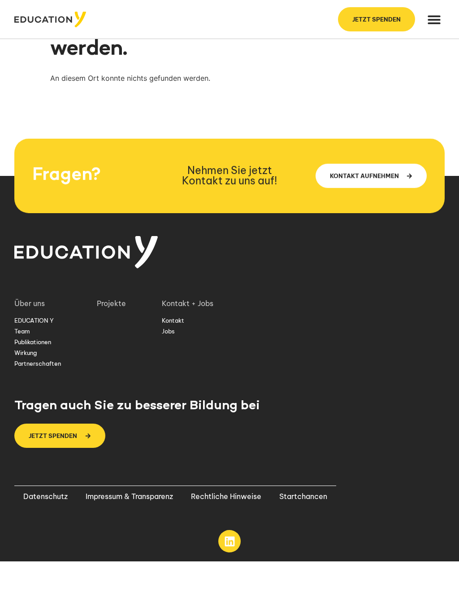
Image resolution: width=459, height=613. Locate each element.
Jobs (168, 331)
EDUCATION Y (34, 320)
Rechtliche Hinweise (226, 496)
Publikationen (32, 342)
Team (22, 331)
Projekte (111, 303)
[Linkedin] (229, 541)
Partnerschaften (37, 363)
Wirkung (25, 352)
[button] (434, 19)
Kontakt (173, 320)
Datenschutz (45, 496)
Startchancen (303, 496)
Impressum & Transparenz (129, 496)
